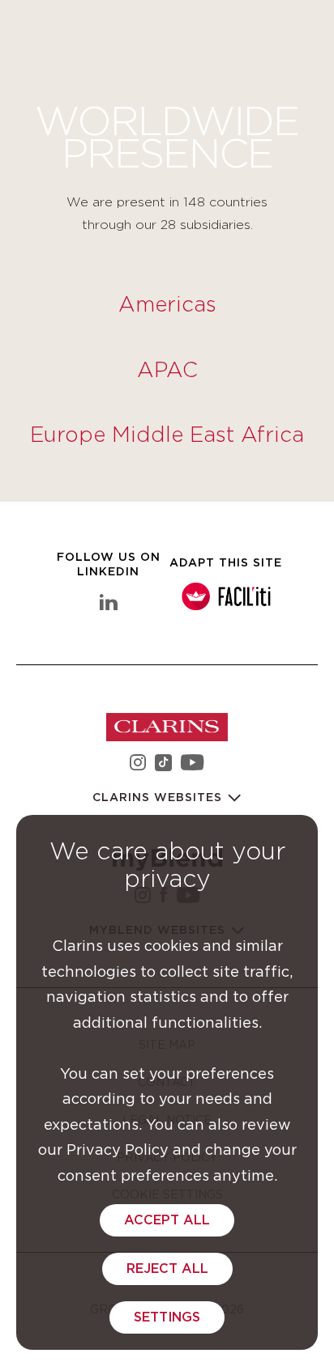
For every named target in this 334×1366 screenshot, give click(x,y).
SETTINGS (167, 1317)
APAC (167, 370)
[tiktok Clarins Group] (163, 765)
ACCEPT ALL (167, 1220)
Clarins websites (159, 798)
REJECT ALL (167, 1268)
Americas (167, 305)
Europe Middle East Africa (167, 435)
